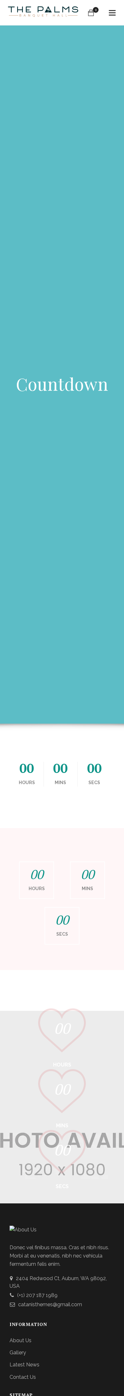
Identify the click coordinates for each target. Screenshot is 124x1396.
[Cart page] (91, 13)
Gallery (18, 1353)
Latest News (24, 1365)
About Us (20, 1340)
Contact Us (23, 1377)
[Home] (43, 13)
